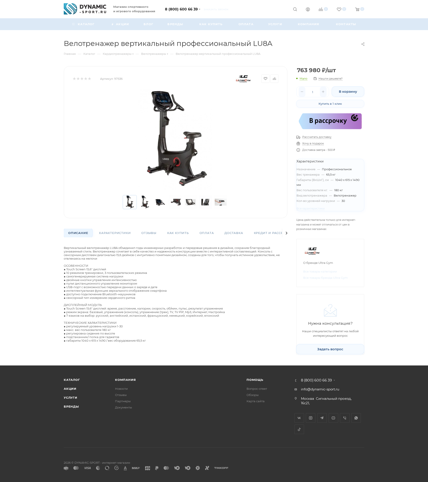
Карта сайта (256, 401)
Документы (123, 407)
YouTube (333, 418)
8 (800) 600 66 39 (181, 9)
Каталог (72, 379)
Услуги (70, 397)
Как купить (178, 233)
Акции (70, 388)
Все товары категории (320, 271)
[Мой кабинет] (308, 10)
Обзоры (253, 395)
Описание (78, 233)
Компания (125, 379)
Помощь (255, 379)
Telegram (322, 418)
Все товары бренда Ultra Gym (325, 277)
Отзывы (148, 233)
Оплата (207, 233)
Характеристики (115, 233)
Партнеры (123, 401)
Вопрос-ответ (257, 388)
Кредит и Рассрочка (273, 233)
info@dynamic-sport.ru (320, 389)
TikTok (299, 429)
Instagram (310, 418)
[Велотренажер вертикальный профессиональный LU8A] (176, 139)
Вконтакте (299, 418)
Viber (345, 418)
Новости (121, 388)
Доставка (233, 233)
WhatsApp (356, 418)
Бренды (71, 406)
